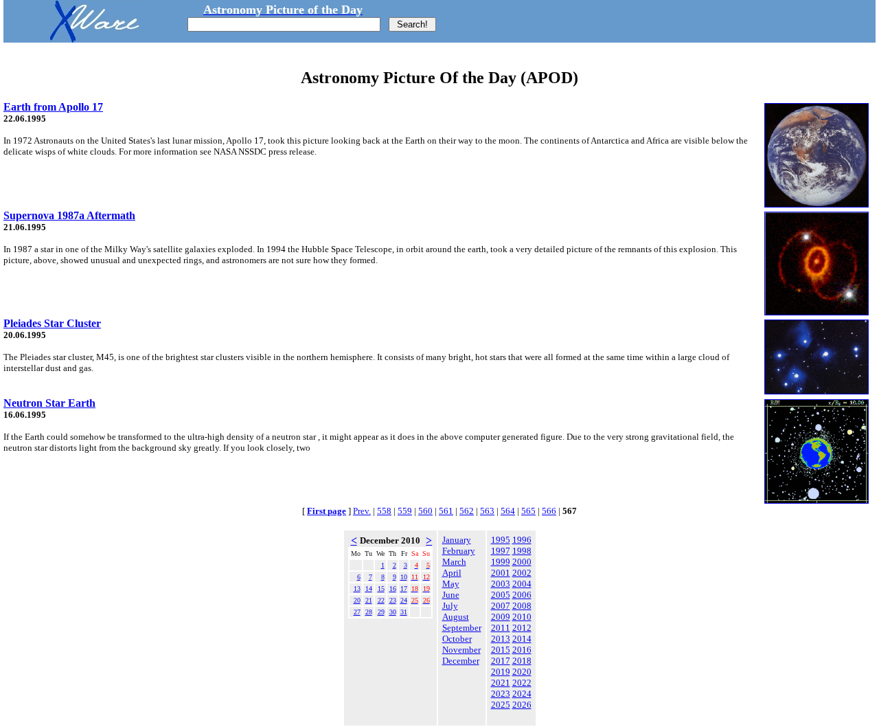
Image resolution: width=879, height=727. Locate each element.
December (460, 661)
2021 (500, 683)
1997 (500, 551)
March (454, 562)
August (455, 617)
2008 (522, 606)
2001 (500, 573)
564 (508, 511)
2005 (500, 595)
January (456, 540)
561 (446, 511)
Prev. (362, 511)
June (450, 595)
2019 (500, 672)
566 (549, 511)
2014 (522, 639)
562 (466, 511)
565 (528, 511)
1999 (500, 562)
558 (384, 511)
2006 (522, 595)
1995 (500, 540)
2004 (522, 584)
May (450, 584)
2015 (500, 650)
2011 (500, 628)
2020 (522, 672)
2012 (522, 628)
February (458, 551)
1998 (522, 551)
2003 (500, 584)
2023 (500, 694)
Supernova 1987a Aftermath (69, 215)
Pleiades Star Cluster (52, 323)
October (457, 639)
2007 (500, 606)
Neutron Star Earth (49, 403)
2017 (500, 661)
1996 (522, 540)
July (450, 606)
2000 (522, 562)
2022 (522, 683)
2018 (522, 661)
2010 (522, 617)
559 (405, 511)
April (451, 573)
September (461, 628)
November (461, 650)
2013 (500, 639)
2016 (522, 650)
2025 (500, 705)
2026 (522, 705)
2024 (522, 694)
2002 (522, 573)
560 (425, 511)
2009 (500, 617)
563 (487, 511)
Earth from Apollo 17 (53, 107)
